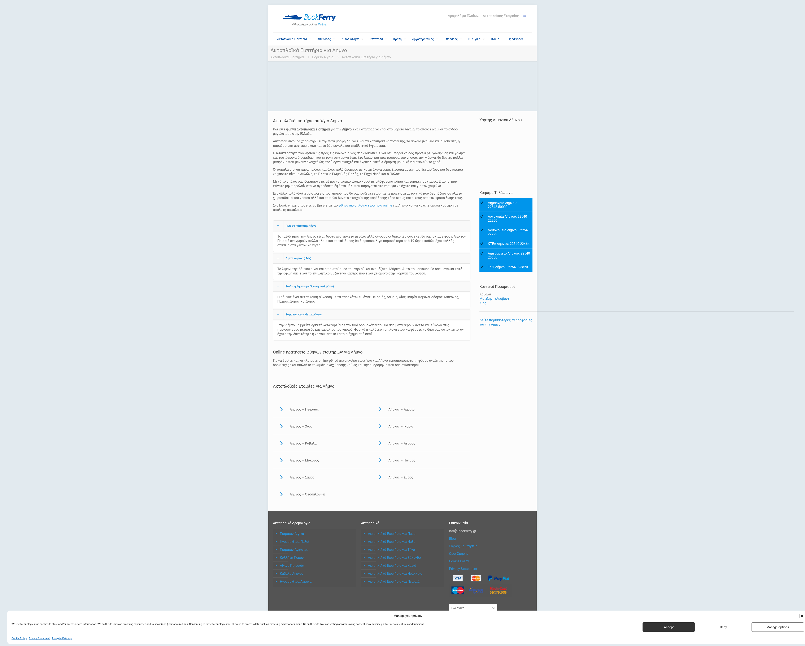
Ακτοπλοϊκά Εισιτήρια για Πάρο (391, 534)
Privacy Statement (39, 638)
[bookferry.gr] (310, 18)
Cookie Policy (19, 638)
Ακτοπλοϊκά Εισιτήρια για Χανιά (392, 566)
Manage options (777, 627)
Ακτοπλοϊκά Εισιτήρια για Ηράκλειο (395, 574)
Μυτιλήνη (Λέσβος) (494, 299)
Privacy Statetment (463, 569)
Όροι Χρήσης (459, 554)
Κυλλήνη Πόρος (292, 558)
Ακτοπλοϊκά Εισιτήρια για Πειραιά (393, 582)
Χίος (482, 303)
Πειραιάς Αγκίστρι (294, 550)
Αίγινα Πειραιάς (292, 566)
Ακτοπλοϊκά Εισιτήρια (287, 57)
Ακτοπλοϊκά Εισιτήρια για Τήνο (391, 550)
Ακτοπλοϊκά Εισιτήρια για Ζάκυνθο (394, 558)
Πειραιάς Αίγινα (292, 534)
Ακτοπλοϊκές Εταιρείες (501, 16)
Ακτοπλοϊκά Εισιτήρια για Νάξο (391, 542)
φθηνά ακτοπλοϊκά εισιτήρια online (365, 205)
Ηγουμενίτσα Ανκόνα (296, 582)
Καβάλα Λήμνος (292, 574)
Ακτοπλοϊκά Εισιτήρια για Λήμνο (366, 57)
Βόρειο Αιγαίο (322, 57)
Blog (452, 539)
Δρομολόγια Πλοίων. (463, 16)
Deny (723, 627)
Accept (669, 627)
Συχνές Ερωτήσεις (463, 546)
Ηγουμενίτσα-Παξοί (294, 542)
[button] (802, 616)
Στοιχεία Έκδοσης (62, 638)
